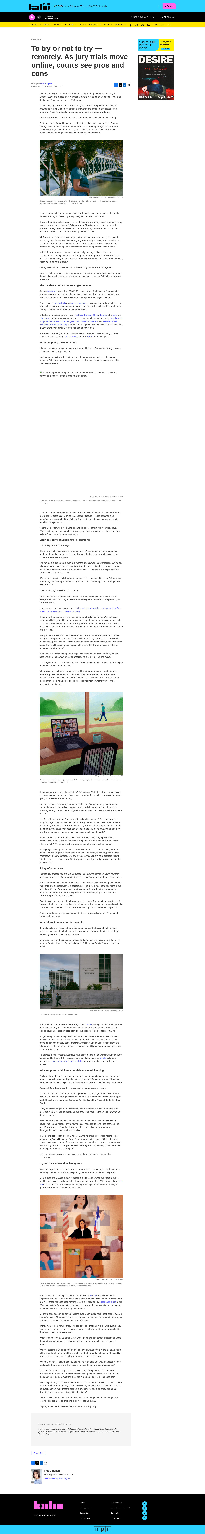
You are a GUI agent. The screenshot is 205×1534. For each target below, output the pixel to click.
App (169, 25)
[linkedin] (148, 25)
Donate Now (84, 1513)
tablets (103, 1058)
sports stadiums (77, 303)
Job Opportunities (86, 1508)
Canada (87, 315)
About (107, 25)
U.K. (115, 315)
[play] (32, 17)
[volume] (39, 17)
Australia (79, 315)
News (46, 25)
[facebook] (131, 25)
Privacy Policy (85, 1518)
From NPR (36, 39)
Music (57, 25)
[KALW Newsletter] (156, 45)
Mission (82, 1503)
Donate (170, 6)
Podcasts (94, 25)
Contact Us (115, 1513)
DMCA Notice (116, 1518)
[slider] (42, 17)
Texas (90, 336)
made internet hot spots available (67, 1061)
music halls (60, 303)
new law (93, 1295)
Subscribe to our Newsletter (121, 1508)
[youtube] (142, 25)
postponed (52, 291)
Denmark (103, 315)
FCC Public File (117, 1503)
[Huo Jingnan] (36, 1476)
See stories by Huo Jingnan (57, 1478)
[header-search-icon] (158, 6)
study (89, 1024)
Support (119, 25)
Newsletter (159, 25)
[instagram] (136, 25)
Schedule (34, 25)
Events (82, 25)
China (95, 315)
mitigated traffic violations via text (82, 321)
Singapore (44, 318)
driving (78, 608)
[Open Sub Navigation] (41, 25)
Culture (69, 25)
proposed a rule (108, 1302)
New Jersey (71, 336)
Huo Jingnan (46, 84)
